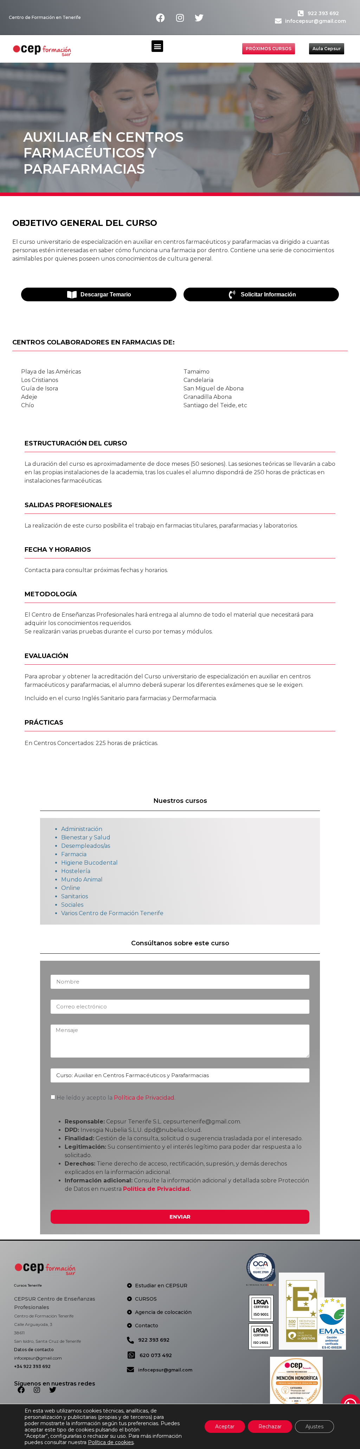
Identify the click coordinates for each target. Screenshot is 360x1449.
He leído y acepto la (116, 1097)
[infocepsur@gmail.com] (278, 21)
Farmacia (73, 854)
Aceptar (224, 1426)
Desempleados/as (85, 846)
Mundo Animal (82, 879)
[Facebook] (160, 17)
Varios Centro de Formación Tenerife (112, 913)
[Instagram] (180, 17)
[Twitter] (199, 17)
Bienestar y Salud (85, 837)
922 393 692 (323, 13)
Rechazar (270, 1426)
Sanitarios (74, 896)
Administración (81, 829)
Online (70, 888)
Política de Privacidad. (144, 1097)
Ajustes (314, 1426)
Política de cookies (111, 1442)
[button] (157, 46)
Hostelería (75, 871)
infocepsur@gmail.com (315, 21)
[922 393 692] (300, 13)
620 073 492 (156, 1355)
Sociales (72, 904)
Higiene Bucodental (89, 862)
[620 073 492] (131, 1355)
